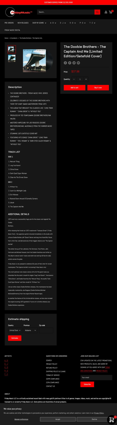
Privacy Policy (51, 364)
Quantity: (67, 79)
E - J (61, 23)
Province (26, 325)
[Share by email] (78, 62)
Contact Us (50, 386)
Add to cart (74, 87)
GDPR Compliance (52, 379)
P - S (81, 23)
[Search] (97, 12)
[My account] (106, 12)
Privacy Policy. (99, 413)
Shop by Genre (38, 23)
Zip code (42, 325)
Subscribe (87, 384)
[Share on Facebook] (65, 62)
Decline (94, 419)
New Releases (23, 23)
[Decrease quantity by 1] (74, 79)
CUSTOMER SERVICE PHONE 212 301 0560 (58, 2)
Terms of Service (53, 375)
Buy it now (98, 87)
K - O (71, 23)
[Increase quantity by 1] (86, 79)
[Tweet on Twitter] (74, 62)
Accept (58, 419)
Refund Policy (51, 368)
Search (49, 360)
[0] (110, 12)
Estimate (15, 338)
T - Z (91, 23)
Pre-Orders (9, 23)
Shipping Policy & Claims (55, 371)
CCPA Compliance (52, 382)
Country (10, 325)
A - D (52, 23)
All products (13, 38)
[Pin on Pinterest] (69, 62)
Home (6, 38)
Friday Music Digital (12, 30)
